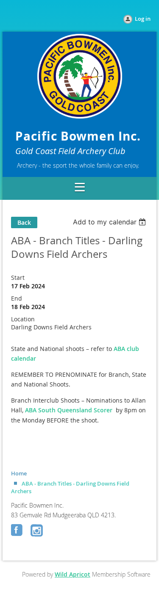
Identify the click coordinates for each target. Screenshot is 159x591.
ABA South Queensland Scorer (68, 410)
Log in (143, 18)
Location (23, 319)
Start (18, 277)
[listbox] (110, 222)
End (16, 298)
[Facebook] (18, 531)
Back (24, 222)
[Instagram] (37, 531)
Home (19, 473)
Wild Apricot (72, 574)
